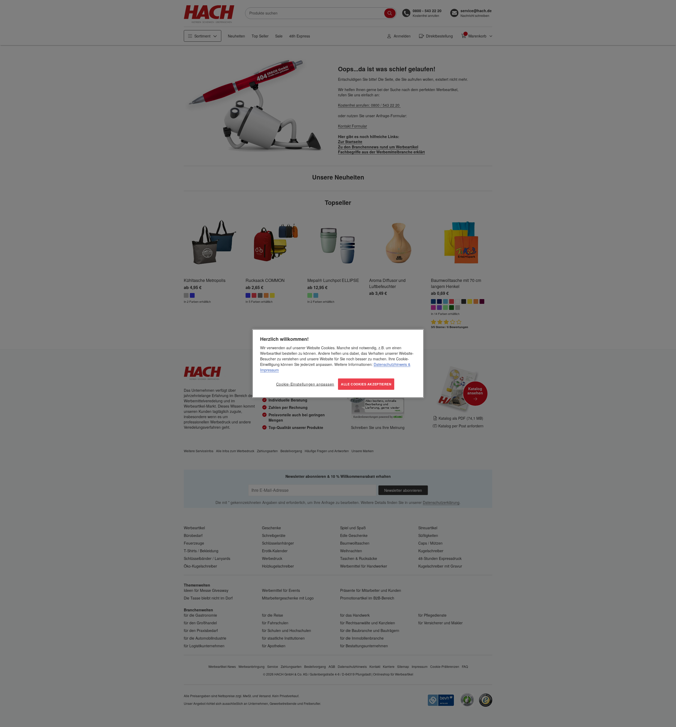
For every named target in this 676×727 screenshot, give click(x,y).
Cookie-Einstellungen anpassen (305, 384)
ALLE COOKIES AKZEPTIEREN (366, 384)
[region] (338, 363)
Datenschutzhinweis (390, 364)
